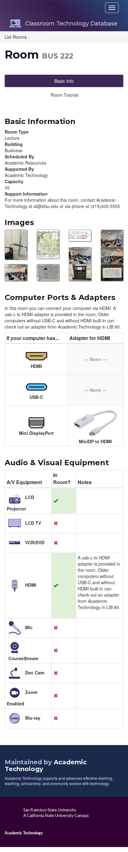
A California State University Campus (56, 816)
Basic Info (64, 81)
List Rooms (16, 37)
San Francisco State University (49, 810)
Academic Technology (24, 833)
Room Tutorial (64, 95)
